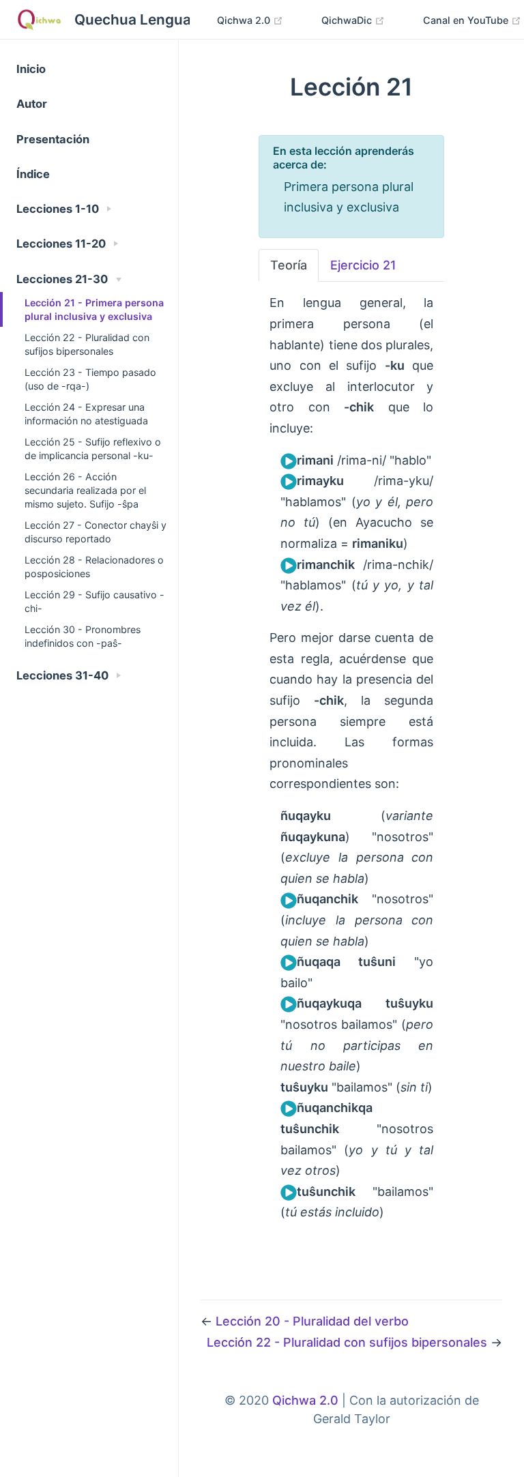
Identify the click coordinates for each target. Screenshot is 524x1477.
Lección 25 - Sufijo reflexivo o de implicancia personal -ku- (93, 448)
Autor (31, 104)
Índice (33, 174)
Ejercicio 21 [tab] (363, 265)
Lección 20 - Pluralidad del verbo (312, 1321)
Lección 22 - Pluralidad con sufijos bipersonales (87, 344)
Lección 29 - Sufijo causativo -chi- (94, 601)
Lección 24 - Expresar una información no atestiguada (86, 413)
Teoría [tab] (288, 265)
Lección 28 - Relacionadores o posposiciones (94, 566)
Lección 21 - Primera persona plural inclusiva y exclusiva (94, 309)
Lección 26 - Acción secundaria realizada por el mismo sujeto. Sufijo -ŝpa (85, 490)
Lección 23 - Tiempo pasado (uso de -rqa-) (90, 379)
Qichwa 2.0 (245, 20)
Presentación (52, 139)
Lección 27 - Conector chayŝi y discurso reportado (95, 531)
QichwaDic (348, 20)
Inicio (31, 69)
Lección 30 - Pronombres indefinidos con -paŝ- (83, 636)
